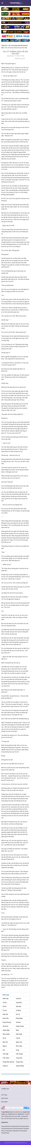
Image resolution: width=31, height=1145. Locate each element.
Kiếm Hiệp (19, 1034)
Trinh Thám (6, 1058)
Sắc (4, 1050)
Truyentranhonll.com (7, 1112)
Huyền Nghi (6, 1030)
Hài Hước (5, 1026)
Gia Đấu (18, 1022)
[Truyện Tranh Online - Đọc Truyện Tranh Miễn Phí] (15, 3)
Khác (17, 1030)
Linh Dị (18, 1038)
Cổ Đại (5, 1002)
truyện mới (11, 1114)
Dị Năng (18, 1010)
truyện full (21, 1114)
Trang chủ (4, 45)
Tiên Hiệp (5, 1054)
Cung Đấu (19, 1002)
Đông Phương (7, 1022)
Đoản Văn (6, 1018)
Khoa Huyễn (6, 1034)
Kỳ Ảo (4, 1038)
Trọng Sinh (19, 1058)
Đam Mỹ (18, 1006)
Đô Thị (18, 1014)
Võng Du (5, 1066)
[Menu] (2, 3)
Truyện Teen (19, 1062)
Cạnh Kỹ (18, 998)
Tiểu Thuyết (19, 1054)
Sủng (17, 1050)
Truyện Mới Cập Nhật (9, 1062)
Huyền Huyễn (20, 1026)
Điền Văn (5, 1014)
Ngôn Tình (19, 1042)
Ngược (5, 1046)
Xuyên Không (20, 1066)
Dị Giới (5, 1010)
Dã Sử (4, 1006)
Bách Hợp (5, 998)
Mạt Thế (5, 1042)
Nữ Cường (19, 1046)
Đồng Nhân (19, 1018)
